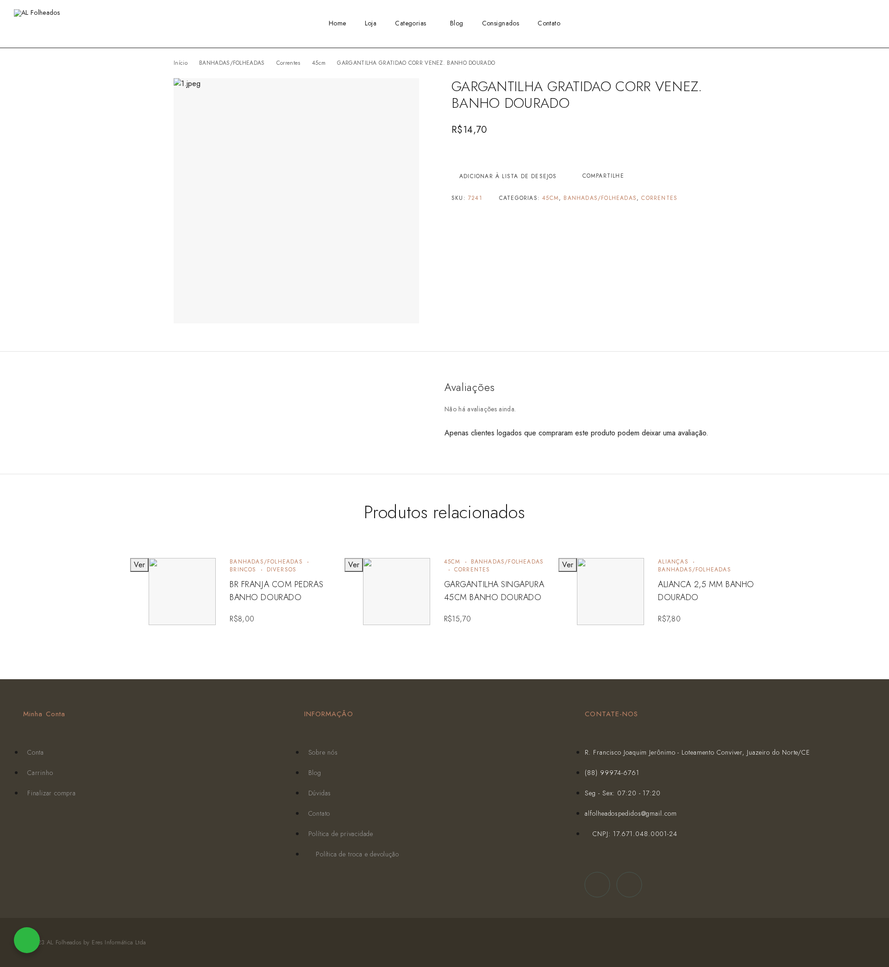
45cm (319, 63)
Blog (456, 23)
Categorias (410, 23)
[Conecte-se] (842, 24)
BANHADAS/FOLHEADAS (231, 63)
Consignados (501, 23)
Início (181, 63)
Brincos (243, 569)
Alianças (673, 562)
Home (337, 23)
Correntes (288, 63)
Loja (371, 23)
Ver (139, 564)
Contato (549, 23)
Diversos (282, 569)
